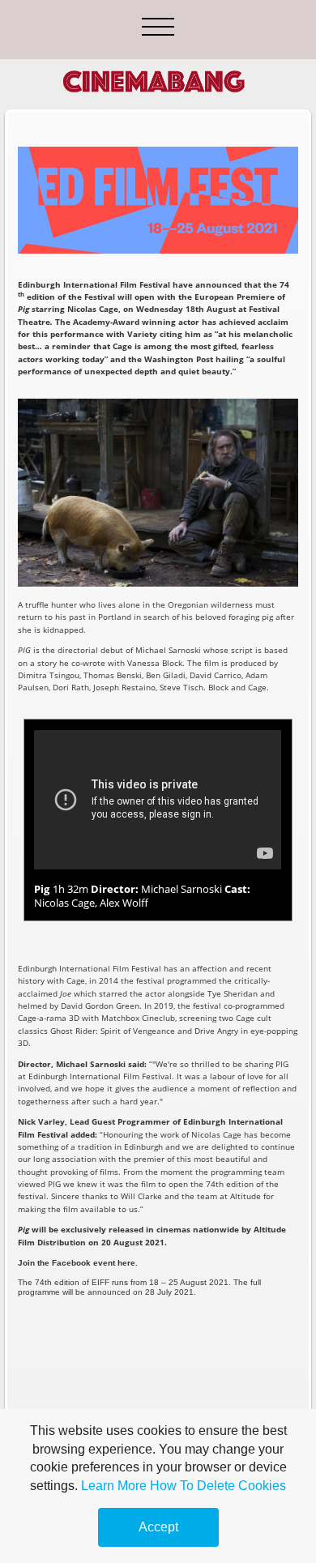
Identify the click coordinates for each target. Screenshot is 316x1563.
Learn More (114, 1486)
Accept (158, 1527)
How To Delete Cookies (218, 1486)
